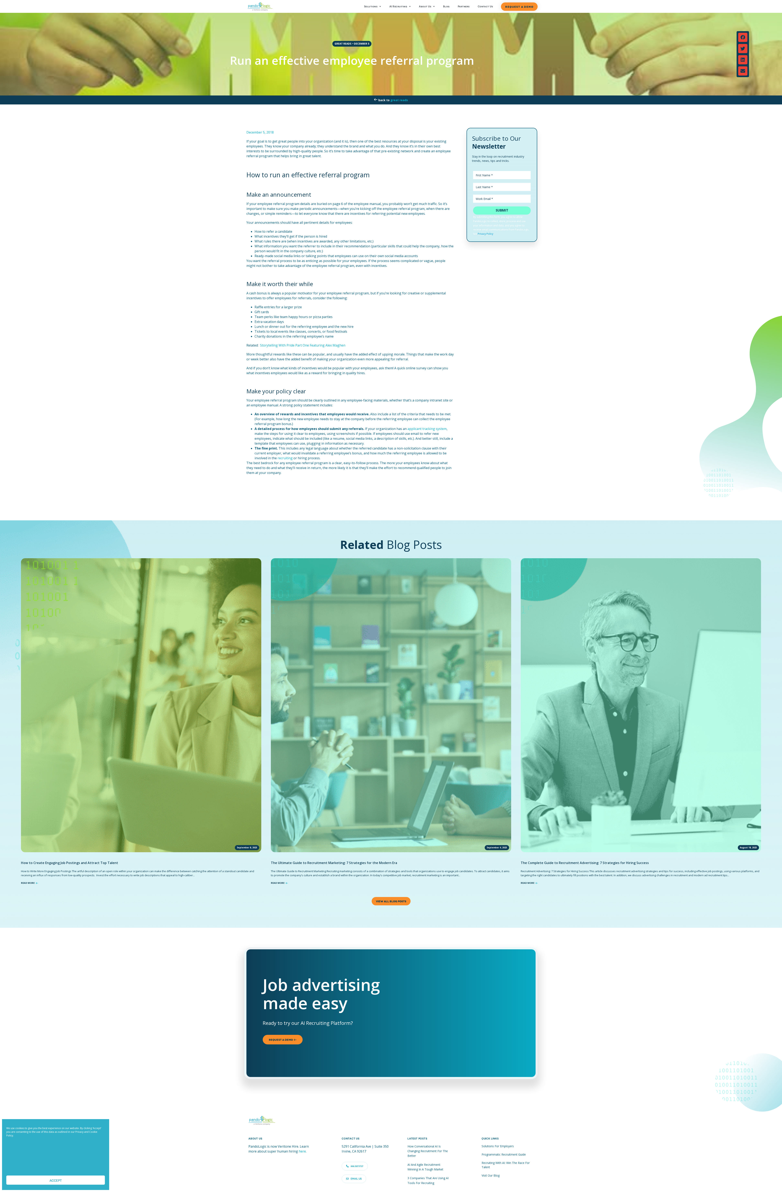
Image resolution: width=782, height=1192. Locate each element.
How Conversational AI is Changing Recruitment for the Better (427, 1151)
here (302, 1151)
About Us (425, 6)
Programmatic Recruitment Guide (504, 1154)
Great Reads (399, 100)
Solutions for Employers (498, 1146)
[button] (742, 37)
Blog (446, 6)
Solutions (370, 6)
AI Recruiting (398, 6)
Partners (464, 6)
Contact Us (485, 6)
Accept (55, 1180)
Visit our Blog (491, 1175)
